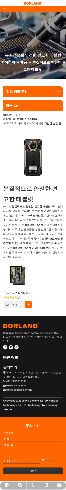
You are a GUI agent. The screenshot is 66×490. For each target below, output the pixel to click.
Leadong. (51, 405)
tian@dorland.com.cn (19, 389)
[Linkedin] (11, 347)
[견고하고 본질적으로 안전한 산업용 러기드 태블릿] (17, 275)
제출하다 (33, 470)
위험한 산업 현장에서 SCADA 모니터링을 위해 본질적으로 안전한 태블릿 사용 (21, 117)
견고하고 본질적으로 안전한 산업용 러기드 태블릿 (17, 293)
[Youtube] (16, 347)
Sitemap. (8, 409)
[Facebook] (5, 347)
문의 (14, 304)
